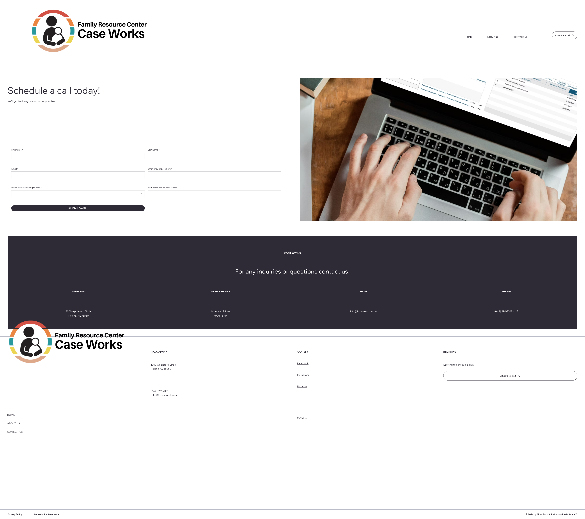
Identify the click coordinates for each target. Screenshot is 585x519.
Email (14, 168)
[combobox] (78, 194)
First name (17, 149)
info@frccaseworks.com (363, 311)
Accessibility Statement (46, 514)
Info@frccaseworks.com (164, 394)
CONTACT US (15, 431)
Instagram (303, 374)
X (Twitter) (302, 418)
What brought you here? (160, 168)
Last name (154, 149)
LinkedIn (302, 386)
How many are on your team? (162, 187)
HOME (11, 414)
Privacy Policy (15, 514)
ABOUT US (13, 423)
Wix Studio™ (570, 514)
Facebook (302, 363)
